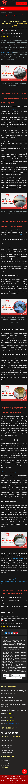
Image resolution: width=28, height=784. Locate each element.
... (7, 677)
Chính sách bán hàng (6, 740)
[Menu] (2, 8)
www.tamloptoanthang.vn (12, 723)
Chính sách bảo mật (6, 745)
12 (12, 677)
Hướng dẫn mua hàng (7, 750)
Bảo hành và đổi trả (6, 747)
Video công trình (5, 760)
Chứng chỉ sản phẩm (6, 752)
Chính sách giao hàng (7, 742)
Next (16, 677)
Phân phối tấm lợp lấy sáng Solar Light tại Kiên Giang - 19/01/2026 (14, 655)
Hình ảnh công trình (6, 763)
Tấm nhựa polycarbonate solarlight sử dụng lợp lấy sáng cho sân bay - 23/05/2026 (13, 649)
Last (20, 677)
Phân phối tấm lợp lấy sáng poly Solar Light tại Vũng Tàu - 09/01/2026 (13, 665)
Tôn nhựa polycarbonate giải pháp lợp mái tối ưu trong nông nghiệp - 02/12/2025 (14, 671)
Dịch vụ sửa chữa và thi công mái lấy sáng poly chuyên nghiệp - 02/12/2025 (14, 668)
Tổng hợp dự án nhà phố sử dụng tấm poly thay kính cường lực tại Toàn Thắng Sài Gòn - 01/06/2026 (14, 644)
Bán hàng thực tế (5, 765)
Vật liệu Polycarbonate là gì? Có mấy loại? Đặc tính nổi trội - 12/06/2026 (14, 640)
